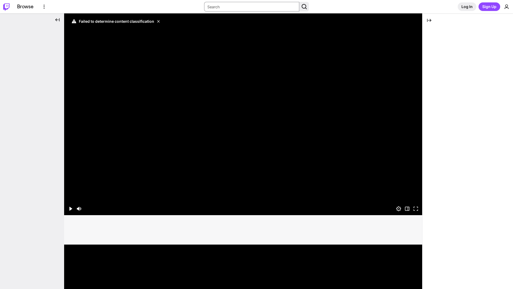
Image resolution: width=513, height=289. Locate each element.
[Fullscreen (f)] (415, 208)
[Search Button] (304, 7)
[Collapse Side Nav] (57, 20)
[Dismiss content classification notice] (158, 21)
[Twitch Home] (6, 6)
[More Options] (44, 6)
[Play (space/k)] (70, 208)
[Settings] (398, 208)
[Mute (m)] (79, 208)
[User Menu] (506, 6)
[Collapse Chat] (429, 20)
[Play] (243, 114)
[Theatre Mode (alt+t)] (407, 208)
